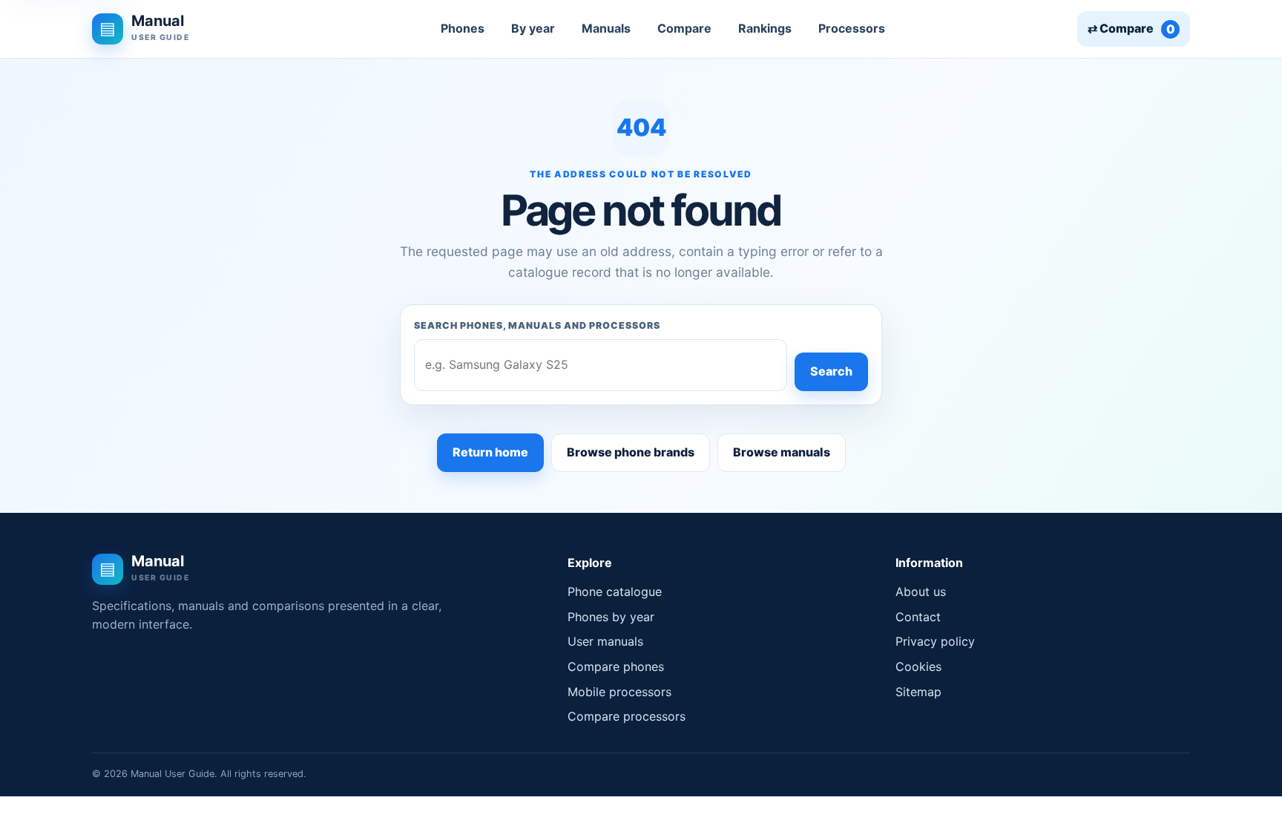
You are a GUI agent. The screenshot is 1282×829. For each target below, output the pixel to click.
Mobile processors (619, 691)
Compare (684, 28)
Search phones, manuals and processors (537, 325)
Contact (918, 616)
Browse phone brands (630, 452)
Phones (462, 28)
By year (533, 28)
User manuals (605, 641)
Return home (490, 452)
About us (920, 591)
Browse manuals (781, 452)
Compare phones (616, 666)
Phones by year (611, 616)
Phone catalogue (615, 591)
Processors (851, 28)
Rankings (765, 28)
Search (831, 371)
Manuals (606, 28)
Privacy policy (935, 641)
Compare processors (627, 716)
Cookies (918, 666)
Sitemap (918, 691)
